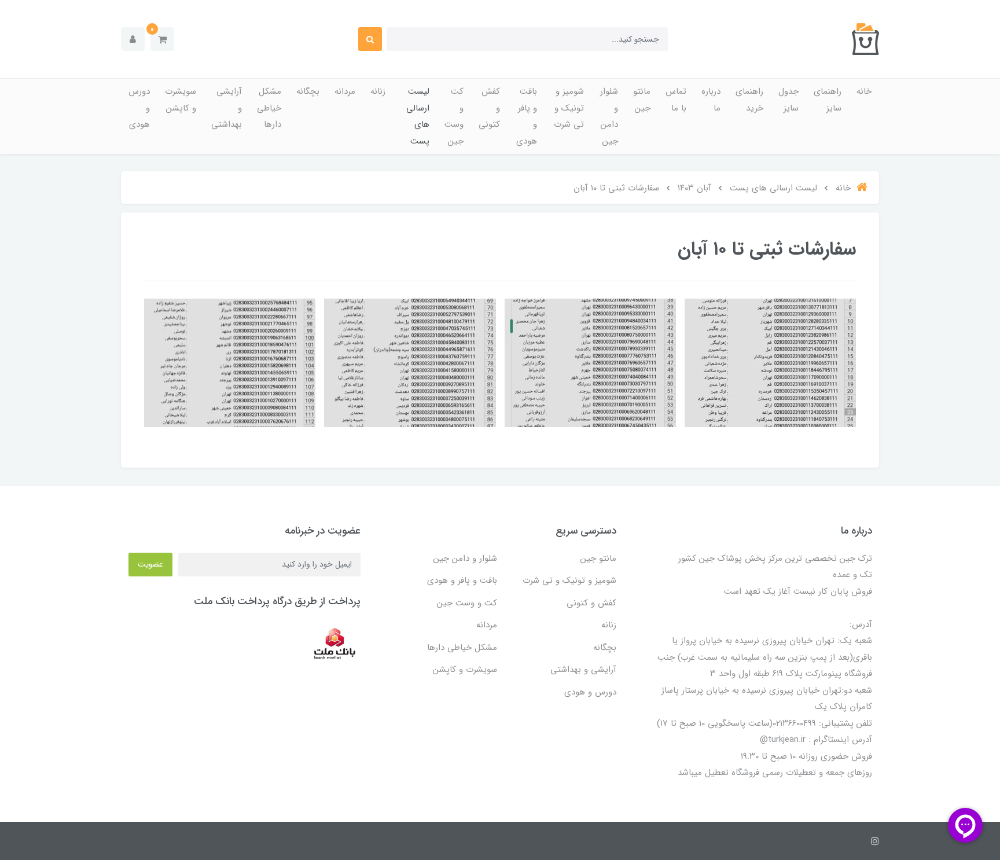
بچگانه (307, 91)
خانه (864, 91)
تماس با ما (676, 99)
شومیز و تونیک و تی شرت (569, 107)
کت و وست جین (454, 116)
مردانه (344, 91)
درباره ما (710, 99)
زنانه (377, 91)
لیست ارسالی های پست (417, 116)
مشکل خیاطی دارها (269, 107)
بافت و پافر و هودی (526, 116)
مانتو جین (641, 99)
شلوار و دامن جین (609, 116)
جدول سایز (788, 99)
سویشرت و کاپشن (180, 99)
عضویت (150, 564)
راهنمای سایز (827, 99)
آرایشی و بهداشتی (226, 107)
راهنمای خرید (749, 99)
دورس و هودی (139, 107)
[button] (162, 39)
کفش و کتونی (489, 107)
